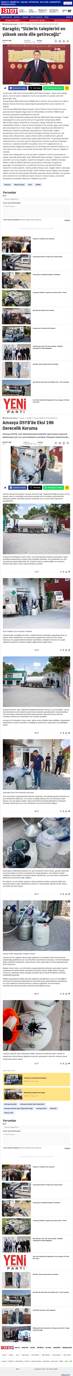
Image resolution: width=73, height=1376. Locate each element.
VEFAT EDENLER (36, 17)
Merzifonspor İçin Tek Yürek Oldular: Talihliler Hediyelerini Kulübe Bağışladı (48, 347)
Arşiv (17, 1355)
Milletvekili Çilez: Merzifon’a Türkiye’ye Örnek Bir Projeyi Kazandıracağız (51, 1329)
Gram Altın (43, 10)
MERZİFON (14, 2)
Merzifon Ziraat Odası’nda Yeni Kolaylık (45, 364)
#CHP (30, 185)
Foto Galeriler (35, 1355)
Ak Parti (26, 1361)
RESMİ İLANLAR (6, 17)
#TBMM (38, 185)
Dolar (21, 10)
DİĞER (46, 17)
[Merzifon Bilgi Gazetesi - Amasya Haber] (7, 1347)
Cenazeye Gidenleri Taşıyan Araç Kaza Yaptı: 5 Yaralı (49, 292)
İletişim (11, 1355)
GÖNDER (67, 220)
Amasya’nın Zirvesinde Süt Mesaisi (44, 328)
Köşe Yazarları (57, 1355)
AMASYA (5, 2)
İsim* (4, 196)
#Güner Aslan (8, 1113)
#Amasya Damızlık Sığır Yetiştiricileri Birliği (18, 1108)
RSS (18, 1369)
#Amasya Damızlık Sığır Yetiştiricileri (32, 1104)
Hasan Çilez (54, 1361)
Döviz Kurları (67, 1355)
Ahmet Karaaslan (35, 1361)
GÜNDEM (25, 17)
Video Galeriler (46, 1355)
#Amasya (7, 185)
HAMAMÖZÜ (55, 2)
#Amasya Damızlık (10, 1104)
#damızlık (53, 1108)
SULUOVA (44, 2)
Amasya (39, 40)
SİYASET (22, 24)
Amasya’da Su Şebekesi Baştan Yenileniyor (47, 274)
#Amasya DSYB (41, 1108)
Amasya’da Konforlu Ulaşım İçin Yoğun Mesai (47, 257)
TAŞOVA (24, 2)
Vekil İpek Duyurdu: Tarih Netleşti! (44, 1310)
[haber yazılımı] (65, 1375)
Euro (31, 10)
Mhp (66, 1361)
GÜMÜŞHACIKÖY (8, 4)
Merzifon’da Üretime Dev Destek (43, 310)
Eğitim (60, 1361)
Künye (4, 1355)
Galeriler (22, 418)
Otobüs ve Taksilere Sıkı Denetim (43, 239)
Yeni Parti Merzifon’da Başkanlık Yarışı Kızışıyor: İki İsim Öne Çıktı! (51, 401)
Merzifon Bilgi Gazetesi (10, 24)
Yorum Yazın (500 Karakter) (12, 203)
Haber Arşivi (25, 1355)
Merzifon (10, 1361)
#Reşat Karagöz (19, 185)
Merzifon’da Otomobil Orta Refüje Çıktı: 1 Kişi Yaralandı (51, 382)
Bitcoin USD (54, 10)
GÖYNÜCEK (34, 2)
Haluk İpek (45, 1361)
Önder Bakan (18, 1361)
